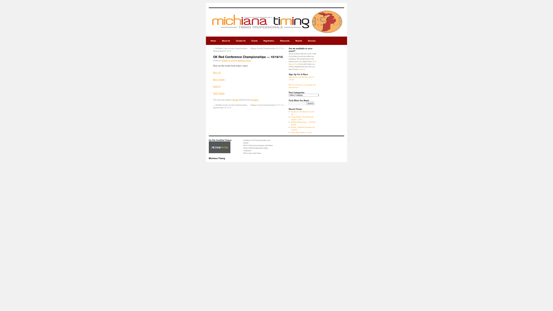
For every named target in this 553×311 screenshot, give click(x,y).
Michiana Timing (244, 60)
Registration (268, 40)
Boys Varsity (219, 79)
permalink (254, 99)
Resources (284, 40)
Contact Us (241, 40)
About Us (226, 40)
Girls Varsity (219, 93)
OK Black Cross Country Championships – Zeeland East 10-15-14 (230, 49)
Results (298, 40)
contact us (302, 69)
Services (312, 40)
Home (213, 40)
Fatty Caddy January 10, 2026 (301, 132)
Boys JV (217, 72)
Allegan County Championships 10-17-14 (267, 48)
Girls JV (217, 86)
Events (254, 40)
